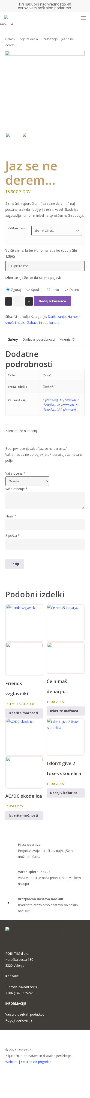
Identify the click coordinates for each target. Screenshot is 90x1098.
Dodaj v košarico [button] (63, 793)
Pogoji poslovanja (18, 1020)
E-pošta (12, 535)
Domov (10, 39)
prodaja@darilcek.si (23, 987)
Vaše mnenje (16, 489)
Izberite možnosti (23, 713)
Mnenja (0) (67, 339)
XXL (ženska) (66, 409)
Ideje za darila (28, 39)
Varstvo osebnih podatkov (24, 1014)
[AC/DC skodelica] (24, 753)
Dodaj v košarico (52, 301)
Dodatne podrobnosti (38, 339)
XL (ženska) (65, 405)
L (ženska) (49, 400)
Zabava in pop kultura (43, 322)
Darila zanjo (50, 39)
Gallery (13, 339)
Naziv (10, 516)
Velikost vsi (16, 228)
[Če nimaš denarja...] (66, 639)
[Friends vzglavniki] (24, 640)
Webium (11, 1062)
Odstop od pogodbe (36, 1062)
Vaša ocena (15, 473)
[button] (83, 18)
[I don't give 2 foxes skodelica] (66, 737)
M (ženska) (67, 400)
